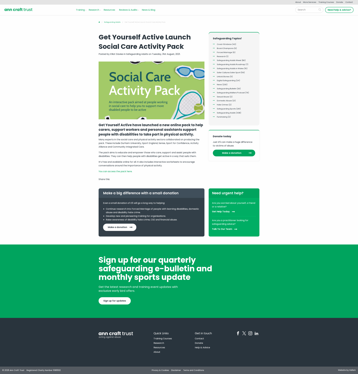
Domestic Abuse (224, 100)
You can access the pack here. (115, 171)
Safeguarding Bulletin (226, 88)
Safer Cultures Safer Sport (228, 72)
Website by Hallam (347, 370)
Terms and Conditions (193, 370)
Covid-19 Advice (224, 44)
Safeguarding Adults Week (229, 60)
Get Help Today (221, 211)
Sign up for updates (114, 300)
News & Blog (148, 9)
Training (80, 9)
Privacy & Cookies (160, 370)
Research (94, 9)
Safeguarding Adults (226, 112)
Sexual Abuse (223, 96)
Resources (109, 9)
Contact (349, 2)
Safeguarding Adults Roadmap (231, 64)
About (298, 2)
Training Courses (326, 2)
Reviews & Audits (128, 9)
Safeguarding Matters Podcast (231, 92)
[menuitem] (80, 9)
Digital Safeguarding (226, 80)
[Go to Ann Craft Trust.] (99, 22)
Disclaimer (176, 370)
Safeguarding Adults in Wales (230, 68)
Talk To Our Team (222, 229)
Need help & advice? (339, 9)
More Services (309, 2)
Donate (339, 2)
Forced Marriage (224, 52)
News (219, 84)
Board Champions (225, 48)
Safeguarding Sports (226, 108)
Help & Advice (202, 347)
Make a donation (231, 153)
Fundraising (222, 117)
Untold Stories (223, 76)
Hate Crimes (222, 104)
